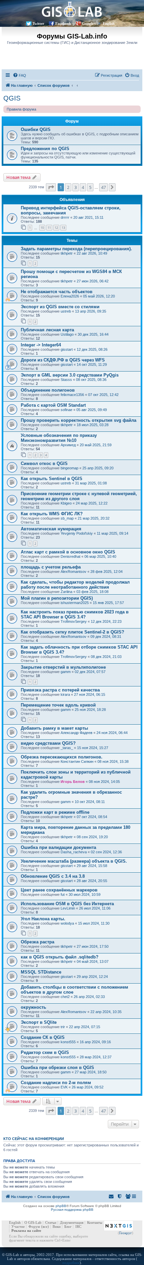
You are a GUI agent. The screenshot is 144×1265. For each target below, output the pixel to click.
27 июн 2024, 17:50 (93, 946)
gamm (66, 672)
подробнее (71, 1263)
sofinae (66, 410)
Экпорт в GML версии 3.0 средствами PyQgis (70, 375)
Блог (68, 1226)
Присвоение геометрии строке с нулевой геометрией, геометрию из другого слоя (79, 496)
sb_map (67, 518)
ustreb (66, 311)
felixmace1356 (72, 395)
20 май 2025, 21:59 (96, 445)
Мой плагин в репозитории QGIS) (57, 598)
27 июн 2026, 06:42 (93, 281)
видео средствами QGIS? (48, 743)
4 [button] (83, 187)
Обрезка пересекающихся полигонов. (61, 756)
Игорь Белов (73, 782)
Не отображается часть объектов (56, 291)
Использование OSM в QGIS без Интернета (67, 903)
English (109, 23)
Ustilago (67, 334)
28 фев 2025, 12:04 (106, 572)
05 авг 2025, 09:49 (91, 410)
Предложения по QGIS (45, 148)
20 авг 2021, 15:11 (88, 217)
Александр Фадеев (76, 733)
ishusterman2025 (75, 603)
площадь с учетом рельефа (51, 567)
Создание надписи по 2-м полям (56, 1082)
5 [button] (90, 187)
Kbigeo (66, 503)
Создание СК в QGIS (43, 1037)
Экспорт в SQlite (39, 1022)
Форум (34, 1226)
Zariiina (66, 592)
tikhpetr (67, 253)
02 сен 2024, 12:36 (106, 852)
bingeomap (69, 468)
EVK (64, 1087)
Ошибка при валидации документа (58, 847)
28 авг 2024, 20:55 (92, 881)
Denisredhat (70, 556)
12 (56, 227)
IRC (78, 1226)
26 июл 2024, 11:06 (95, 908)
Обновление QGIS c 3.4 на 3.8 (53, 876)
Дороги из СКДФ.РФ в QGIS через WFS (63, 359)
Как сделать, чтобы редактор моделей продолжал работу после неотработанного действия (75, 585)
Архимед (68, 445)
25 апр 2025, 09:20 (98, 468)
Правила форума (21, 109)
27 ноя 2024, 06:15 (89, 694)
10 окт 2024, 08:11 (90, 802)
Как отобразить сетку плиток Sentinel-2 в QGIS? (72, 632)
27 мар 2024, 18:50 (90, 1072)
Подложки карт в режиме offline (55, 812)
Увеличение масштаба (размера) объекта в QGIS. (74, 861)
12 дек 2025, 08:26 (92, 349)
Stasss (66, 380)
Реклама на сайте (26, 1230)
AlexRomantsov (73, 572)
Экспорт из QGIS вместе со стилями (60, 306)
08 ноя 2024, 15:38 (113, 761)
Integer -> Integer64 (41, 344)
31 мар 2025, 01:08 (91, 483)
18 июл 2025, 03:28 (93, 425)
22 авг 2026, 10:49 (92, 253)
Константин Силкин (77, 761)
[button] (51, 187)
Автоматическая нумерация (51, 528)
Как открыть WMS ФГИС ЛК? (52, 513)
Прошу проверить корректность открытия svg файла (78, 420)
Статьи (50, 1222)
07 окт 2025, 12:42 (103, 395)
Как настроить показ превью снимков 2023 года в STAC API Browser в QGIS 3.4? (75, 614)
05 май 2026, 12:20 (99, 296)
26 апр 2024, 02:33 (89, 997)
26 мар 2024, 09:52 (87, 1087)
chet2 (65, 997)
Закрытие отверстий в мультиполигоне (63, 667)
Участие (18, 1226)
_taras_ (67, 748)
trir (63, 1027)
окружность (33, 1007)
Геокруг (125, 1233)
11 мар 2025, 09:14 (112, 533)
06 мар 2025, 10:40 (100, 556)
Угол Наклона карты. (43, 918)
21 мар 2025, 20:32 (94, 518)
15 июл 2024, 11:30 (94, 923)
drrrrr (65, 217)
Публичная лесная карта (47, 329)
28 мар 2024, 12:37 (96, 1057)
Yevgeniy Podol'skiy (77, 533)
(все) (45, 1226)
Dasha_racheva (74, 852)
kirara (65, 694)
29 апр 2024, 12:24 (92, 977)
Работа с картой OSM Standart (53, 405)
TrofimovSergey (74, 621)
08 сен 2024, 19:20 (92, 837)
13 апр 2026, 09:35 (90, 311)
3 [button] (75, 187)
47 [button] (103, 187)
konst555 (68, 1042)
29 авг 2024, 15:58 (92, 866)
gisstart (67, 349)
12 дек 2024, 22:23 (106, 621)
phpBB (61, 1206)
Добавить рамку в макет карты (54, 728)
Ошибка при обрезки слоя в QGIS (57, 1067)
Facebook (63, 23)
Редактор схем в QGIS (45, 1052)
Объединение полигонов (48, 390)
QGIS (11, 98)
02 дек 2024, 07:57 (90, 672)
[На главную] (72, 9)
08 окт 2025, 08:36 (91, 380)
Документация (71, 1222)
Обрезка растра (37, 941)
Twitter (38, 23)
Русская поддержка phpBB (72, 1209)
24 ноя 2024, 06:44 (112, 733)
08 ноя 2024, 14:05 (104, 782)
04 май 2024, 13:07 (93, 961)
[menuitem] (19, 75)
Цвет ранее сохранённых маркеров (59, 889)
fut (63, 894)
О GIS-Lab (33, 1222)
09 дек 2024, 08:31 (105, 637)
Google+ (89, 23)
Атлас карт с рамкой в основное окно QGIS (68, 551)
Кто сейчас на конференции (33, 1139)
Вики (57, 1226)
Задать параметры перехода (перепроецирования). (76, 248)
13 (63, 227)
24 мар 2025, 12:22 (91, 503)
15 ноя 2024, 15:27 (92, 748)
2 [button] (68, 187)
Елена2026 (70, 296)
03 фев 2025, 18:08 (92, 592)
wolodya (67, 923)
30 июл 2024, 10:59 (84, 894)
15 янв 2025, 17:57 (108, 603)
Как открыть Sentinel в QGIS (51, 478)
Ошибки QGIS (36, 129)
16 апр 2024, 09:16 (95, 1042)
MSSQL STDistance (41, 972)
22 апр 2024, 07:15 (84, 1027)
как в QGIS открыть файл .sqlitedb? (59, 956)
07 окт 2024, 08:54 (92, 817)
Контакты (94, 1222)
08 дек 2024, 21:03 (106, 657)
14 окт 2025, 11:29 (92, 364)
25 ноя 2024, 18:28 (90, 710)
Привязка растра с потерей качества (60, 689)
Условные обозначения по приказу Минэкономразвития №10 (59, 438)
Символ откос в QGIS (44, 463)
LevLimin (68, 908)
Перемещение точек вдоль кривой (58, 705)
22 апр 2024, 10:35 (106, 1012)
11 (49, 227)
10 (42, 227)
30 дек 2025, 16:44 (93, 334)
